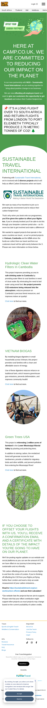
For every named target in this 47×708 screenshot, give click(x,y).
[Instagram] (32, 642)
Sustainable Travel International (28, 178)
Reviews (5, 642)
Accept (19, 694)
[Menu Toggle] (43, 4)
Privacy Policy (31, 632)
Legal (28, 635)
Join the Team (31, 629)
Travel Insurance (8, 645)
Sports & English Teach (10, 627)
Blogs (4, 650)
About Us (29, 627)
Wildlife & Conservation (10, 629)
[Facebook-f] (36, 642)
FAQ (3, 647)
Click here (9, 301)
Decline (19, 699)
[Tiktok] (27, 642)
